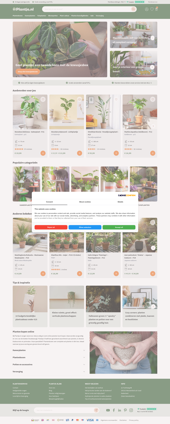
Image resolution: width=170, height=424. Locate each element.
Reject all (51, 227)
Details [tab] (120, 202)
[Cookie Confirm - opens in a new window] (126, 195)
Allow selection (85, 227)
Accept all (119, 227)
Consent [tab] (49, 202)
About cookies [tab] (85, 202)
